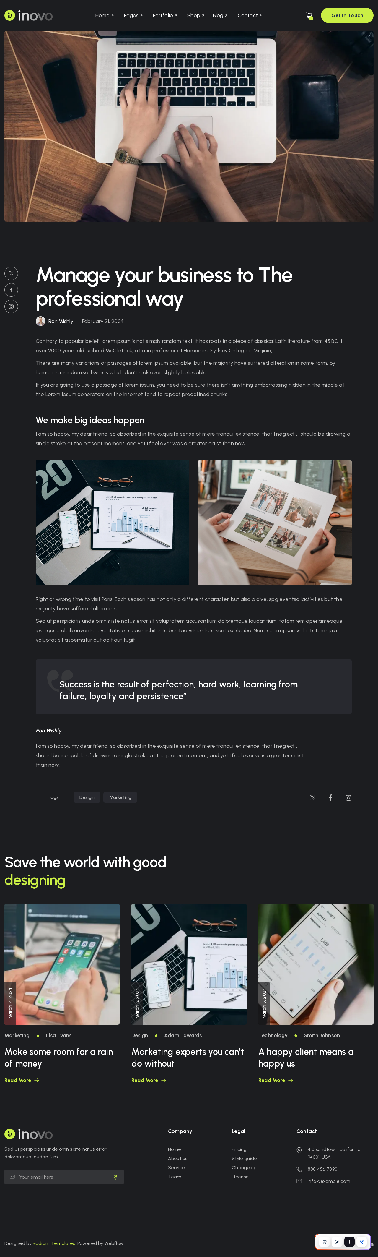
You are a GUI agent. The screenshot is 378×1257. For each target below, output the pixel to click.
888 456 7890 (322, 1169)
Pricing (239, 1149)
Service (176, 1167)
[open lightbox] (112, 522)
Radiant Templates (54, 1243)
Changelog (244, 1167)
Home (174, 1149)
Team (175, 1177)
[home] (28, 15)
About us (177, 1158)
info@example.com (329, 1181)
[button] (104, 15)
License (240, 1177)
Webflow (114, 1243)
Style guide (244, 1158)
